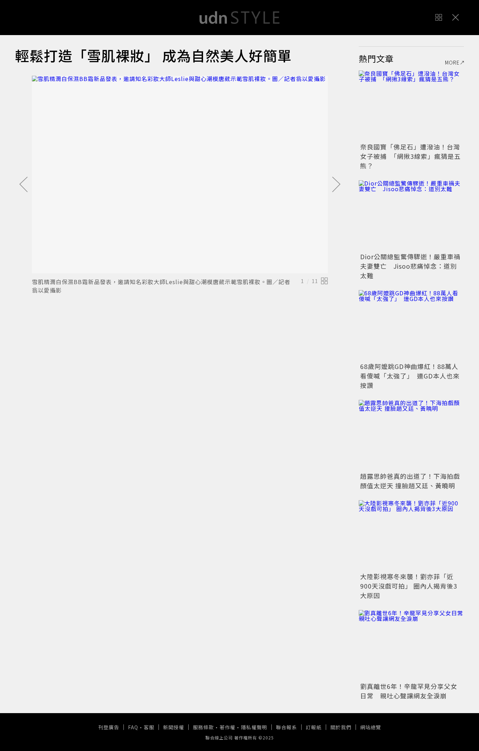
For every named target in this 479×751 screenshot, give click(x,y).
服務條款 (203, 727)
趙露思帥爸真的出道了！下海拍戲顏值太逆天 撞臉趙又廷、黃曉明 (410, 480)
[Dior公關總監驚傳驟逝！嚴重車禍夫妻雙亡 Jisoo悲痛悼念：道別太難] (411, 215)
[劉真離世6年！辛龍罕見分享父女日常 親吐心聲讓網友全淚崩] (411, 645)
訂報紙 (314, 727)
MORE (452, 62)
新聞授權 (173, 727)
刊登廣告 (108, 727)
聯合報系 (286, 727)
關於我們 (340, 727)
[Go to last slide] (23, 184)
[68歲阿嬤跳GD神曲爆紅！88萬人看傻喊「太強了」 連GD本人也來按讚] (411, 325)
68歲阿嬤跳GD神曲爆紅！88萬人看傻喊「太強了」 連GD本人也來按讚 (410, 376)
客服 (149, 727)
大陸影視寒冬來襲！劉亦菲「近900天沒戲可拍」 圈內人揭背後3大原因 (408, 586)
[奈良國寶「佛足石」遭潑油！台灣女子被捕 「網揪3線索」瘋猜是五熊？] (411, 106)
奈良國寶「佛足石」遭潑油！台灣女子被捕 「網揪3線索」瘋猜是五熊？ (410, 156)
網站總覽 (370, 727)
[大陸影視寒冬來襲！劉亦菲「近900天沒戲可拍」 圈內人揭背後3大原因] (411, 535)
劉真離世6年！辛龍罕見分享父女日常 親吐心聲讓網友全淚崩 (408, 691)
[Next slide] (336, 184)
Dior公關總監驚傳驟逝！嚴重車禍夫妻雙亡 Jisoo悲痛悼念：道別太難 (410, 266)
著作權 (227, 727)
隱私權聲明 (254, 727)
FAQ (133, 727)
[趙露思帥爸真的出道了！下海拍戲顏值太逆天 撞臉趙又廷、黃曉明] (411, 435)
